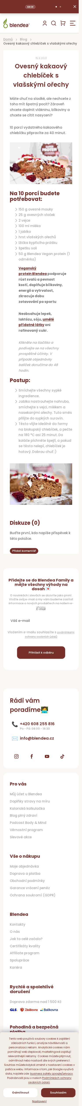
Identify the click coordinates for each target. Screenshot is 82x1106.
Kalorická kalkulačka (27, 808)
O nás (15, 932)
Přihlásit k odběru (41, 652)
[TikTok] (62, 756)
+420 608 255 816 (37, 723)
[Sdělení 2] (60, 6)
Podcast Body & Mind (28, 823)
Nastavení (39, 1101)
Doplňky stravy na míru (30, 801)
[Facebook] (31, 756)
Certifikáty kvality (25, 946)
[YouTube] (47, 756)
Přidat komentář (24, 551)
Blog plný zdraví (23, 815)
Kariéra (16, 967)
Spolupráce (19, 960)
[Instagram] (16, 756)
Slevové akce (21, 837)
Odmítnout (20, 1092)
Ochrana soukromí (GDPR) (33, 895)
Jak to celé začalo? (26, 939)
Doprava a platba (25, 873)
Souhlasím (58, 1092)
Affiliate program (24, 953)
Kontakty (17, 924)
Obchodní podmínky (27, 881)
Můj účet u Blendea (26, 794)
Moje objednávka (24, 866)
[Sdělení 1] (56, 6)
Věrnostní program (26, 830)
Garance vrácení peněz (30, 888)
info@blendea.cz (37, 738)
